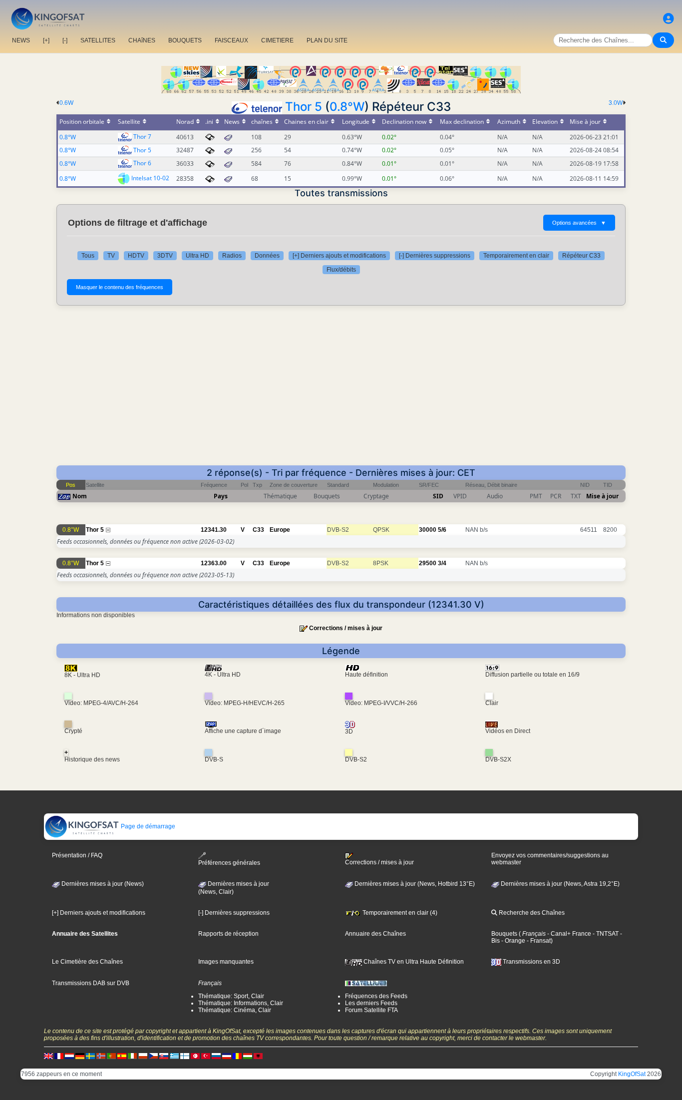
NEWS (21, 40)
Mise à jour (602, 496)
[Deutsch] (79, 1055)
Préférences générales (229, 862)
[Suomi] (184, 1055)
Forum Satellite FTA (371, 1010)
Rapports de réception (228, 933)
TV (111, 255)
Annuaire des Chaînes (375, 933)
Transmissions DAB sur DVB (90, 983)
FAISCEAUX (231, 40)
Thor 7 (142, 136)
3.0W (616, 102)
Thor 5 (303, 106)
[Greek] (174, 1055)
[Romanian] (237, 1055)
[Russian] (216, 1055)
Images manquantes (226, 961)
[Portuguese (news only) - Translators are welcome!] (111, 1055)
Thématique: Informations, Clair (240, 1003)
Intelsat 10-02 (150, 178)
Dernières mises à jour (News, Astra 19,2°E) (559, 883)
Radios (232, 255)
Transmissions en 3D (530, 961)
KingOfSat (632, 1074)
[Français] (58, 1055)
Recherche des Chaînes (531, 912)
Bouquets (504, 933)
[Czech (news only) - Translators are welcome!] (153, 1055)
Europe (280, 529)
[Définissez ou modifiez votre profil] (668, 18)
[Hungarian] (247, 1055)
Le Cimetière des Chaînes (87, 961)
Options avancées (579, 223)
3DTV (165, 255)
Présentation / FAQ (77, 855)
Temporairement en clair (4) (399, 912)
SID (438, 496)
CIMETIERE (277, 40)
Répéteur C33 (581, 255)
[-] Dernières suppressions (434, 255)
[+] (46, 40)
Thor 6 (142, 163)
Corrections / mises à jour (345, 628)
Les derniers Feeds (371, 1003)
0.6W (66, 102)
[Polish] (142, 1055)
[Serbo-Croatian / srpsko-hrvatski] (226, 1055)
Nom (79, 496)
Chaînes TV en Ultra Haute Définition (413, 961)
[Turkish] (205, 1055)
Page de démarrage (147, 826)
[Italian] (132, 1055)
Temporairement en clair (516, 255)
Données (267, 255)
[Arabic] (195, 1055)
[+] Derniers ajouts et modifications (339, 255)
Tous (87, 255)
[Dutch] (69, 1055)
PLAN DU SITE (327, 40)
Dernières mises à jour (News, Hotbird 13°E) (414, 883)
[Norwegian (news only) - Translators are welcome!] (100, 1055)
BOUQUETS (185, 40)
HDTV (136, 255)
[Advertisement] (341, 390)
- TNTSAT (605, 933)
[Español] (121, 1055)
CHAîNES (141, 40)
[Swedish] (90, 1055)
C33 (258, 529)
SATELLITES (97, 40)
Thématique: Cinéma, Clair (234, 1010)
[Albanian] (258, 1055)
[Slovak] (163, 1055)
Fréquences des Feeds (376, 996)
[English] (48, 1055)
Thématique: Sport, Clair (231, 996)
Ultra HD (197, 255)
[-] (64, 40)
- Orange (512, 940)
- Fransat (538, 940)
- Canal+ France (568, 933)
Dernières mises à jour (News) (102, 883)
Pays (221, 496)
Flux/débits (341, 269)
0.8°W (347, 106)
